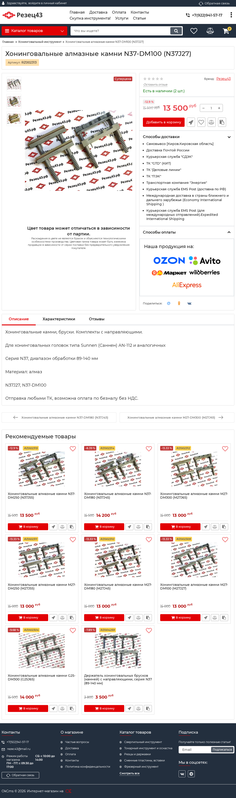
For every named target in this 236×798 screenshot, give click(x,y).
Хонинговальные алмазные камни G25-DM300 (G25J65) (41, 678)
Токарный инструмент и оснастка (148, 748)
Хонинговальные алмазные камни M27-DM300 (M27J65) (194, 496)
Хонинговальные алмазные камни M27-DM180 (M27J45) (118, 587)
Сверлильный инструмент (143, 742)
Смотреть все (130, 773)
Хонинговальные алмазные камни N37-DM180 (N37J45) (117, 496)
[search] (176, 31)
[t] (191, 773)
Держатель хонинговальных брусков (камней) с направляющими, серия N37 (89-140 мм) (118, 679)
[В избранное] (201, 122)
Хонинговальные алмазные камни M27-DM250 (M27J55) (42, 587)
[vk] (182, 773)
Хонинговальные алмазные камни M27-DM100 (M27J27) (194, 587)
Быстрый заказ (191, 122)
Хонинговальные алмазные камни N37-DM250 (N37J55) (41, 496)
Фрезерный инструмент (141, 766)
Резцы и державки (137, 754)
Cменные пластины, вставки (144, 760)
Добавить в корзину (163, 122)
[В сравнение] (212, 122)
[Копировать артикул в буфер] (222, 122)
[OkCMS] (68, 791)
